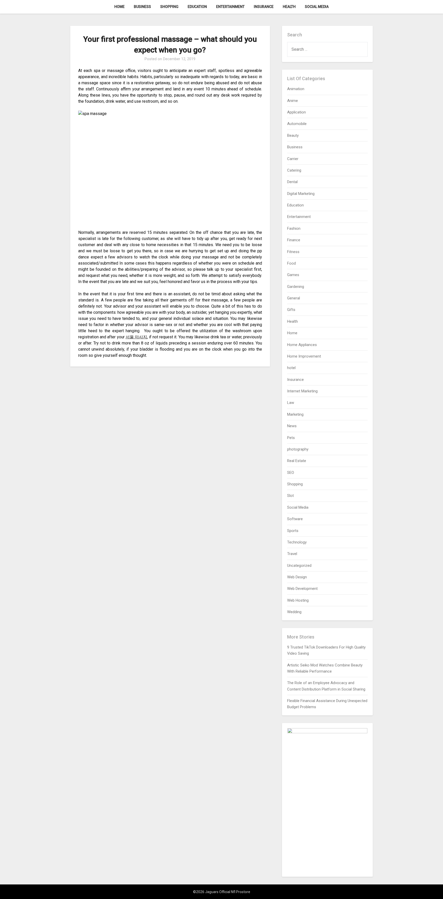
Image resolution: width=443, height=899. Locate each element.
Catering (294, 170)
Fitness (293, 251)
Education (197, 7)
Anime (292, 100)
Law (290, 402)
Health (289, 7)
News (292, 426)
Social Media (317, 7)
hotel (291, 367)
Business (142, 7)
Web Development (302, 588)
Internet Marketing (302, 391)
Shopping (169, 7)
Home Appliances (302, 344)
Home (119, 7)
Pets (291, 437)
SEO (290, 472)
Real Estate (296, 460)
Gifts (291, 309)
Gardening (295, 286)
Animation (295, 89)
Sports (292, 530)
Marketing (295, 414)
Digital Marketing (301, 193)
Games (293, 275)
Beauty (293, 135)
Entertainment (230, 7)
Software (295, 519)
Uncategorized (299, 565)
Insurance (264, 7)
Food (291, 263)
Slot (290, 495)
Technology (297, 542)
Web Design (297, 577)
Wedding (294, 612)
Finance (293, 240)
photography (297, 449)
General (293, 298)
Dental (292, 182)
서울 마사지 (136, 336)
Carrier (292, 158)
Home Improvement (304, 356)
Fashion (293, 228)
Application (296, 112)
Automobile (297, 123)
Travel (292, 553)
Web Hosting (298, 600)
